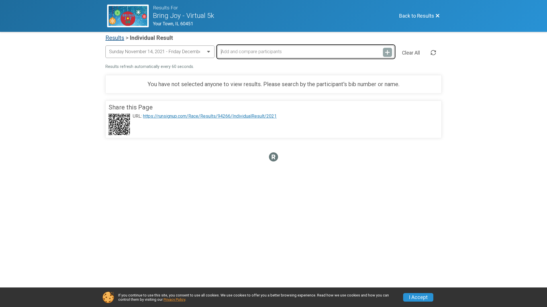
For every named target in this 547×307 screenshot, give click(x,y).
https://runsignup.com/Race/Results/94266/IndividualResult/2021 (210, 116)
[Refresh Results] (433, 52)
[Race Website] (130, 16)
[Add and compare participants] (387, 52)
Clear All (411, 53)
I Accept (418, 297)
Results (114, 37)
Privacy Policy (174, 299)
